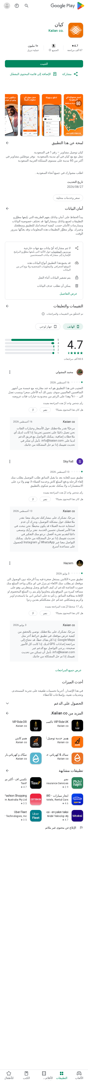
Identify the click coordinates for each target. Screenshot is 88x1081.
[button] (50, 50)
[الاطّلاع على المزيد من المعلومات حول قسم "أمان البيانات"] (7, 208)
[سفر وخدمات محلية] (68, 198)
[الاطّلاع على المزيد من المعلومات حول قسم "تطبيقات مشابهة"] (7, 771)
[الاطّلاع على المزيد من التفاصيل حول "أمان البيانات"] (68, 293)
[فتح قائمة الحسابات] (7, 6)
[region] (44, 47)
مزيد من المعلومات (61, 251)
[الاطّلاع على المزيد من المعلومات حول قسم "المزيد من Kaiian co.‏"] (7, 713)
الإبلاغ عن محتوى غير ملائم (64, 827)
